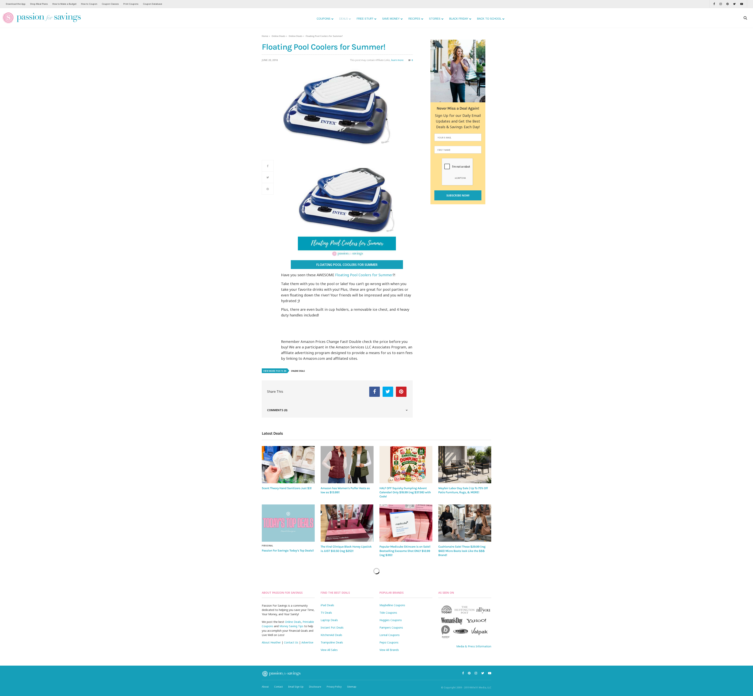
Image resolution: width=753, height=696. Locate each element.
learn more (397, 60)
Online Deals (278, 36)
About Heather (271, 642)
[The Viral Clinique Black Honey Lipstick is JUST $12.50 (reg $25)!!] (347, 523)
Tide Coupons (388, 612)
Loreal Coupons (389, 635)
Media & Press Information (473, 646)
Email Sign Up (296, 686)
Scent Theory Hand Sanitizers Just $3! (287, 488)
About (265, 686)
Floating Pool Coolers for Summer (346, 265)
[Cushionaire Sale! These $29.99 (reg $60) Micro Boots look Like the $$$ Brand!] (464, 523)
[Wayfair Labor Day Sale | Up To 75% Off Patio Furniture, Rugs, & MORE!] (464, 464)
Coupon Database (152, 3)
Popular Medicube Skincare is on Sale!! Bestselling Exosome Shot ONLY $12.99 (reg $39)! (404, 551)
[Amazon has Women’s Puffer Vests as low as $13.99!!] (347, 464)
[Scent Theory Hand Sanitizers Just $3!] (288, 464)
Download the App (15, 3)
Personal (267, 546)
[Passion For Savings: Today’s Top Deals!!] (288, 523)
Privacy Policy (334, 686)
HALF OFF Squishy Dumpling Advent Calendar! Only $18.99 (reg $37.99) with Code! (405, 492)
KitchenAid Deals (331, 635)
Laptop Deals (329, 620)
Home (265, 36)
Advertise (307, 642)
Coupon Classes (110, 3)
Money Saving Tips (291, 626)
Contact (278, 686)
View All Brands (389, 650)
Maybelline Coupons (392, 605)
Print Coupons (130, 3)
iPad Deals (327, 605)
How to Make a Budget (64, 3)
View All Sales (329, 650)
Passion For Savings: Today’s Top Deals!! (288, 550)
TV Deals (326, 612)
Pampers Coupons (391, 627)
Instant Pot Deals (332, 627)
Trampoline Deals (332, 642)
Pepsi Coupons (388, 642)
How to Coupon (89, 3)
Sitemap (351, 686)
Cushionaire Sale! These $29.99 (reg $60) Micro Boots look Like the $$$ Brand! (461, 551)
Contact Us (291, 642)
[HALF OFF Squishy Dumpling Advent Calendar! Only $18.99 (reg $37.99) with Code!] (405, 464)
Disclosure (315, 686)
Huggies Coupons (390, 620)
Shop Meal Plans (39, 3)
